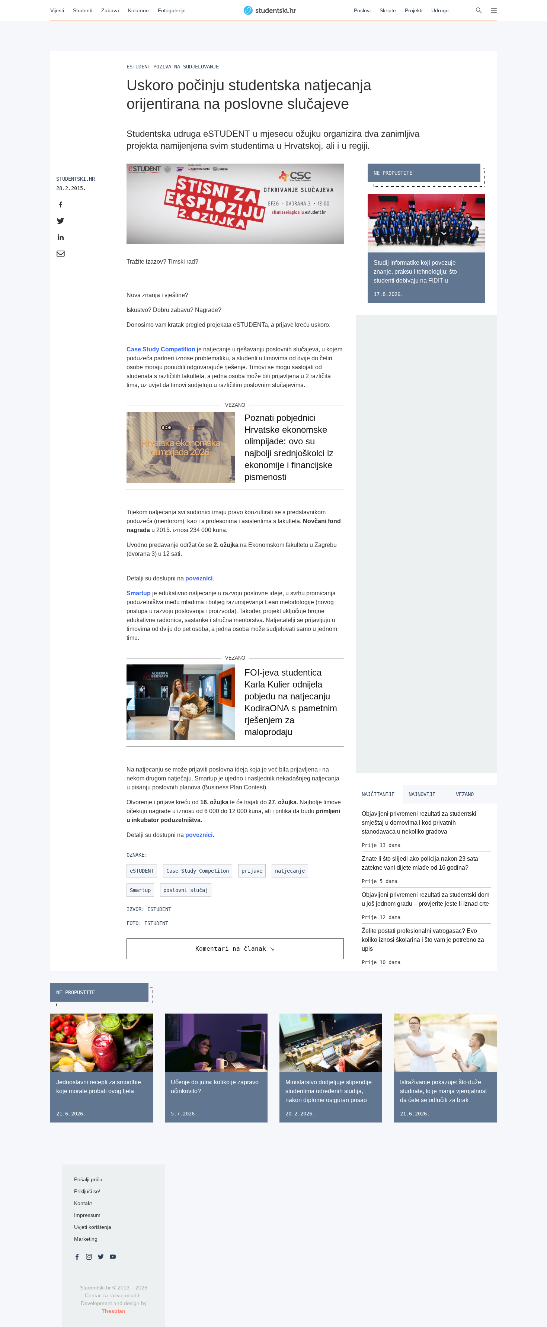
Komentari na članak (230, 948)
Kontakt (83, 1203)
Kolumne (138, 10)
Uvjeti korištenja (92, 1227)
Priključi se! (87, 1191)
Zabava (110, 10)
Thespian (113, 1311)
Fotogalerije (172, 10)
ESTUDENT (156, 923)
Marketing (85, 1239)
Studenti (82, 10)
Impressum (87, 1215)
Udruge (440, 10)
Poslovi (362, 10)
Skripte (388, 10)
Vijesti (57, 10)
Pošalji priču (88, 1179)
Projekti (413, 10)
